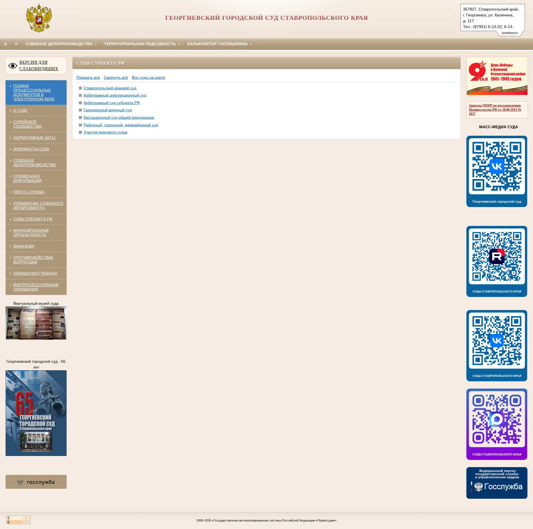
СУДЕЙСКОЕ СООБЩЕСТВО (27, 124)
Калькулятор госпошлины (218, 44)
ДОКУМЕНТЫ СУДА (31, 149)
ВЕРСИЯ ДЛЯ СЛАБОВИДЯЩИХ (38, 65)
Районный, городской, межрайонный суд (121, 125)
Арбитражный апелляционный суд (115, 95)
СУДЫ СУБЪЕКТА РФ (32, 219)
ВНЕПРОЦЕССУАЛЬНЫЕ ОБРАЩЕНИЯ (36, 287)
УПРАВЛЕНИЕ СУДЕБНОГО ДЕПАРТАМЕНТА (38, 205)
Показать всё (88, 77)
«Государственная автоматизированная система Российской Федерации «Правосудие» (274, 520)
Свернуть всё (116, 77)
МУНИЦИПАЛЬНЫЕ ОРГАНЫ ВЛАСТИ (31, 232)
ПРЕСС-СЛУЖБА (28, 192)
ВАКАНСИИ (23, 246)
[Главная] (5, 43)
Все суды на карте (148, 77)
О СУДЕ (20, 110)
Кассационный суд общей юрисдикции (119, 117)
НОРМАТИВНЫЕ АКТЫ (34, 137)
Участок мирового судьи (105, 132)
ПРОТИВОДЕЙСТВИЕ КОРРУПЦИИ (33, 259)
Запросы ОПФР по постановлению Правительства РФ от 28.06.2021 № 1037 (495, 110)
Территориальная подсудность (140, 44)
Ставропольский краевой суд (110, 88)
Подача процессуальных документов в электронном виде (34, 92)
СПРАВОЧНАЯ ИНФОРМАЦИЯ (27, 178)
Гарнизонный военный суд (108, 110)
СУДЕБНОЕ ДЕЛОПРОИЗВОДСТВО (34, 162)
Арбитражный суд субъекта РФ (112, 102)
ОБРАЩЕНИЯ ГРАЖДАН (35, 273)
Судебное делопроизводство (60, 44)
